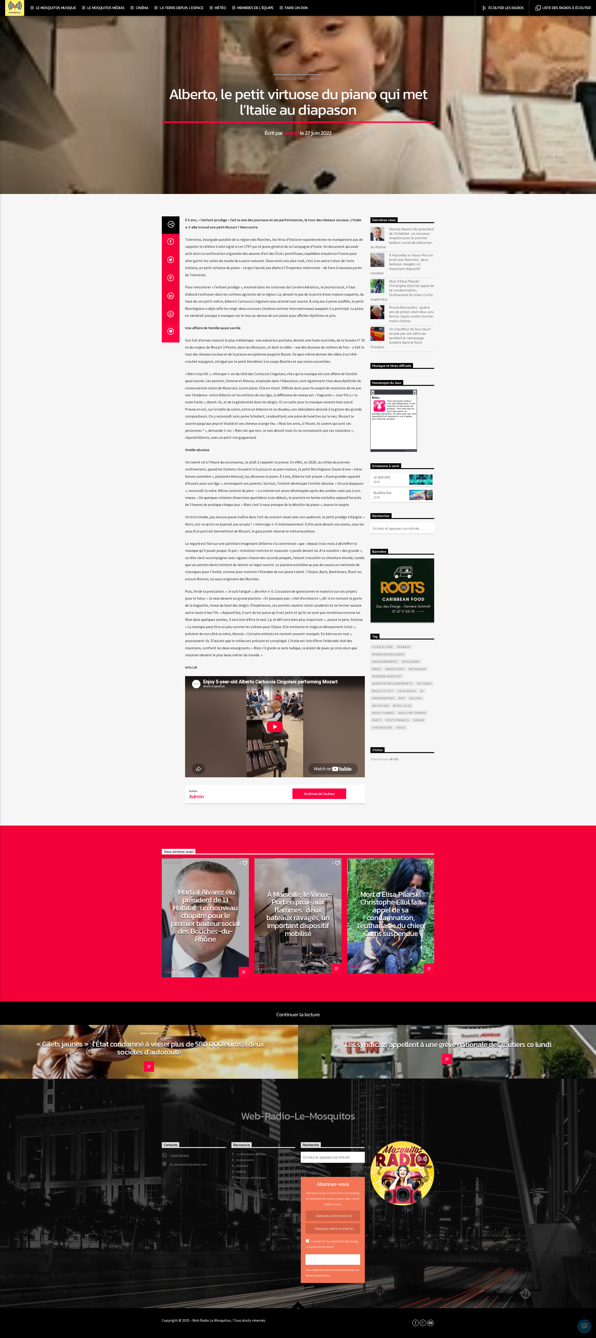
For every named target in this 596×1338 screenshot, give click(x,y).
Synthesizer (382, 727)
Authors (424, 683)
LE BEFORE (382, 477)
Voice (401, 727)
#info (376, 669)
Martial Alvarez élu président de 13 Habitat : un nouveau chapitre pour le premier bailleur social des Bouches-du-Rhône (402, 238)
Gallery (415, 698)
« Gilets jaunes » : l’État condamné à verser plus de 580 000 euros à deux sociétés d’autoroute (150, 1048)
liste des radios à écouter (566, 7)
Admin (291, 133)
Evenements (245, 1160)
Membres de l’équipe (255, 7)
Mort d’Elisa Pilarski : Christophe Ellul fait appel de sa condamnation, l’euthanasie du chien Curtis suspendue (402, 290)
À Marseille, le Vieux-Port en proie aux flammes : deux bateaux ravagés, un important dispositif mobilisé (401, 264)
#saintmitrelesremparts (392, 683)
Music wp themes (412, 713)
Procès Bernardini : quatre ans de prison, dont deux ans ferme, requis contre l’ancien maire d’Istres (411, 314)
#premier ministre (386, 676)
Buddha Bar (382, 492)
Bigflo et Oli (382, 691)
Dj (422, 691)
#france (403, 647)
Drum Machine (383, 698)
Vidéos (241, 1171)
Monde (316, 79)
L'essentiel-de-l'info (290, 79)
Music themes (383, 713)
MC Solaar (380, 705)
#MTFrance (417, 669)
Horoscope (411, 450)
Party (377, 720)
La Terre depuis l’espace (181, 7)
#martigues (395, 669)
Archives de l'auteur (319, 793)
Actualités (172, 863)
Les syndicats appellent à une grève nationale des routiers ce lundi (448, 1044)
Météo (220, 7)
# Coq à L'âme (382, 647)
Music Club (402, 705)
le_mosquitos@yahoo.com (188, 1164)
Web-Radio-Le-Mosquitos (298, 1116)
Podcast (242, 1166)
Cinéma (142, 7)
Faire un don (296, 7)
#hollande (411, 661)
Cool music (407, 691)
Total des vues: (379, 759)
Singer (418, 720)
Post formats (397, 720)
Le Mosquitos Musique (56, 7)
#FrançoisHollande (388, 654)
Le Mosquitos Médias (106, 7)
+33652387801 (179, 1156)
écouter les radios (506, 7)
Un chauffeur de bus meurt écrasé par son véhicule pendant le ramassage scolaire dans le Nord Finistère (400, 338)
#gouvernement (385, 661)
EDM (402, 698)
